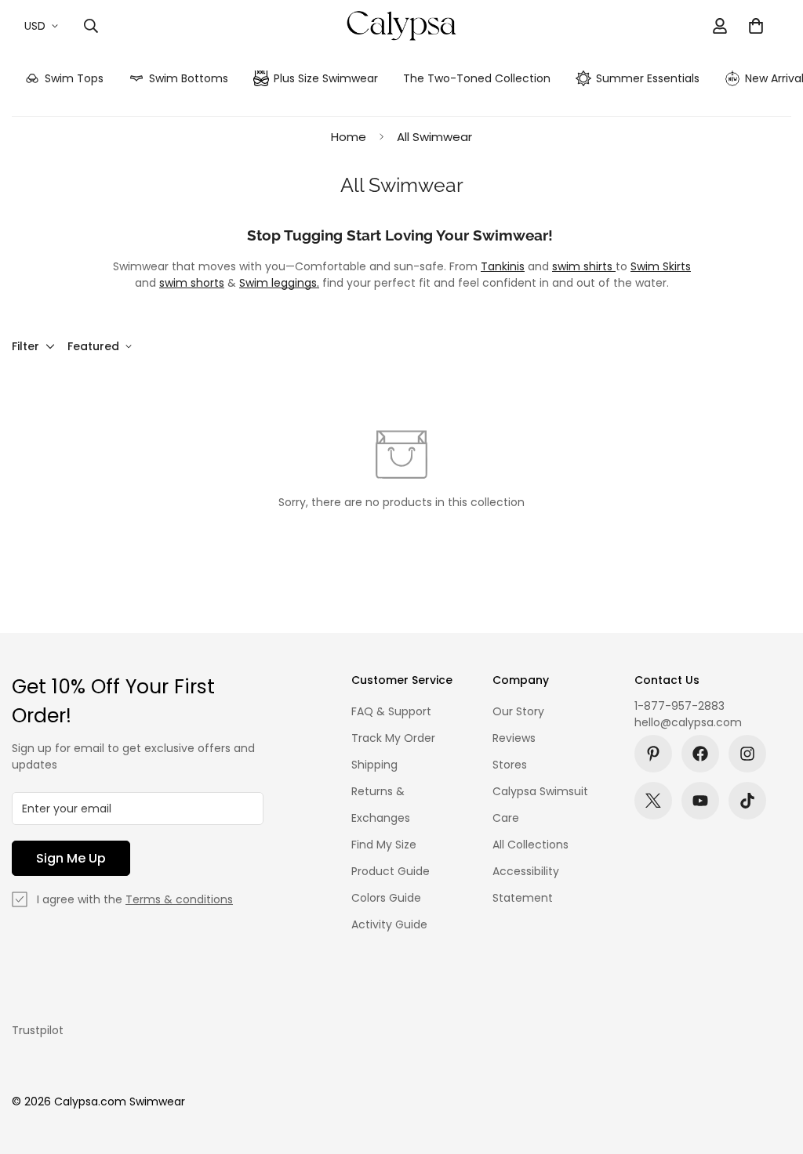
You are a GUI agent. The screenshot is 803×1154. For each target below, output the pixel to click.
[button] (756, 26)
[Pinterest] (653, 753)
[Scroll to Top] (772, 1069)
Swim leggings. (279, 283)
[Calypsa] (401, 26)
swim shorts (191, 283)
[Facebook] (700, 753)
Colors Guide (386, 898)
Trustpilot (38, 1030)
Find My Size (383, 844)
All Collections (530, 844)
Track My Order (393, 738)
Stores (509, 764)
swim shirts (584, 266)
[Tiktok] (747, 800)
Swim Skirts (660, 266)
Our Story (518, 711)
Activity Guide (389, 924)
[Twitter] (653, 800)
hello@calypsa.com (688, 722)
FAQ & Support (391, 711)
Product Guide (390, 871)
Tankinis (503, 266)
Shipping (374, 764)
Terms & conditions (179, 899)
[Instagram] (747, 753)
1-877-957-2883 (679, 706)
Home (348, 136)
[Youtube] (700, 800)
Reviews (514, 738)
